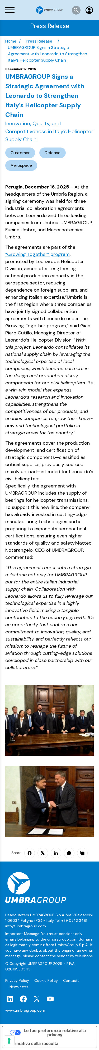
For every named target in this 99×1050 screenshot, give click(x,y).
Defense (52, 152)
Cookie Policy (46, 980)
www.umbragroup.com (25, 1010)
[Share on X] (42, 853)
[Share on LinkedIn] (56, 853)
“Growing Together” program (37, 254)
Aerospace (21, 165)
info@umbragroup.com (25, 926)
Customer (20, 152)
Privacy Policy (17, 980)
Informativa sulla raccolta (32, 1043)
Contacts (71, 980)
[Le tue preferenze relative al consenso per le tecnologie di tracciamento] (9, 1041)
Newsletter (19, 986)
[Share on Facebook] (29, 853)
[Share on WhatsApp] (69, 853)
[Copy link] (82, 853)
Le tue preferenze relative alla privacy (55, 1032)
